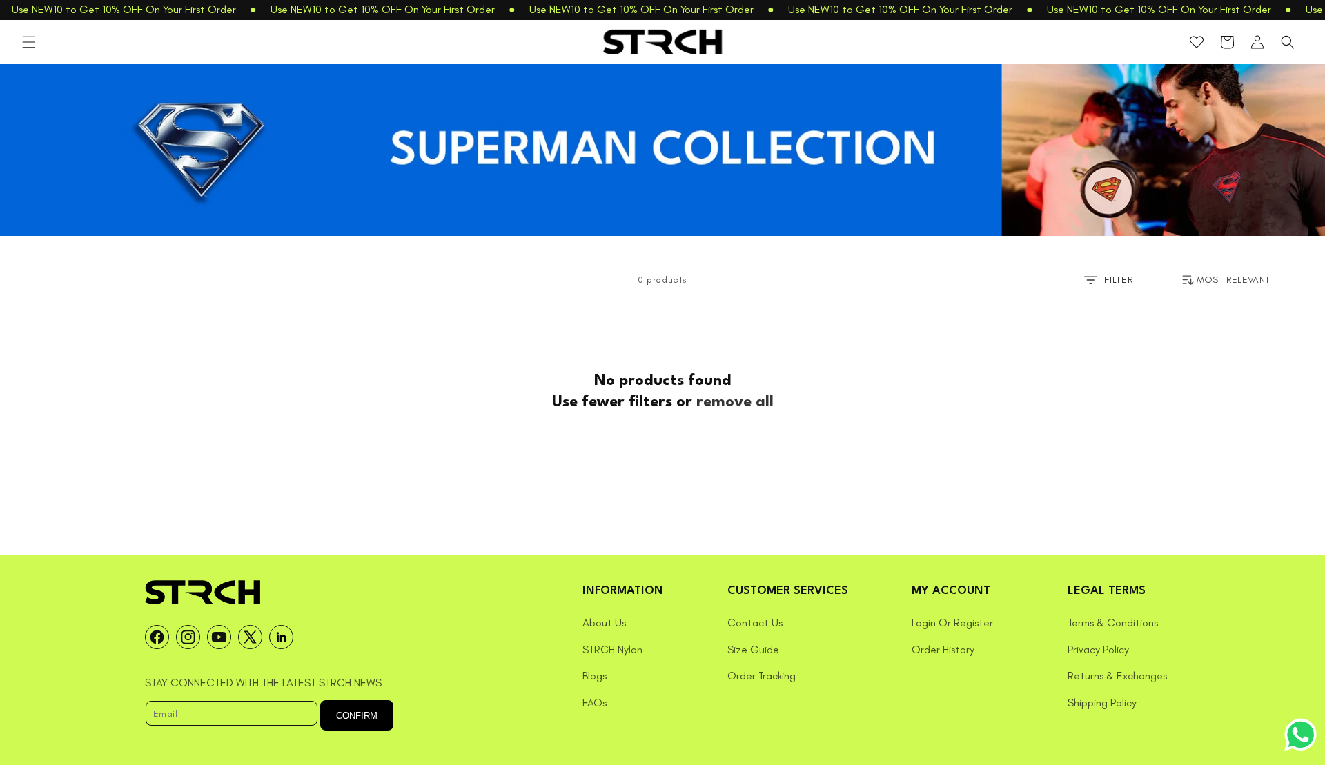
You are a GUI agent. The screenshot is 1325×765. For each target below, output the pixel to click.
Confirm (356, 716)
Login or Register (952, 622)
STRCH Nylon (612, 649)
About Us (604, 622)
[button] (29, 42)
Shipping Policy (1102, 702)
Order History (943, 649)
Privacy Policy (1098, 649)
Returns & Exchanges (1117, 675)
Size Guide (753, 649)
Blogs (594, 675)
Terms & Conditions (1113, 622)
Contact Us (755, 622)
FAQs (594, 702)
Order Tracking (761, 675)
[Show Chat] (1304, 734)
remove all (735, 402)
